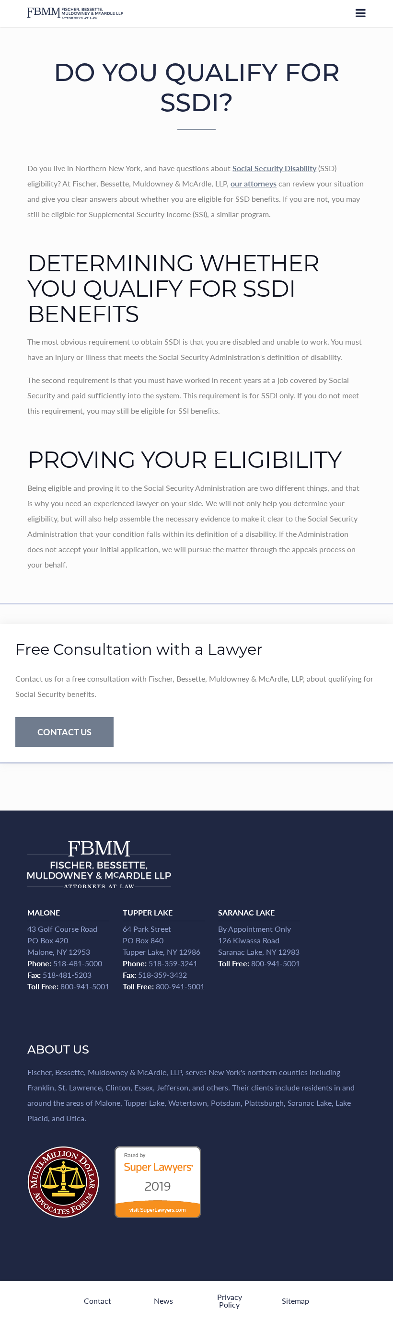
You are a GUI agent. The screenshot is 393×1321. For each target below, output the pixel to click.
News (163, 1300)
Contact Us (64, 732)
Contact (97, 1300)
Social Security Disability (274, 168)
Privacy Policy (229, 1300)
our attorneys (254, 183)
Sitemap (295, 1300)
